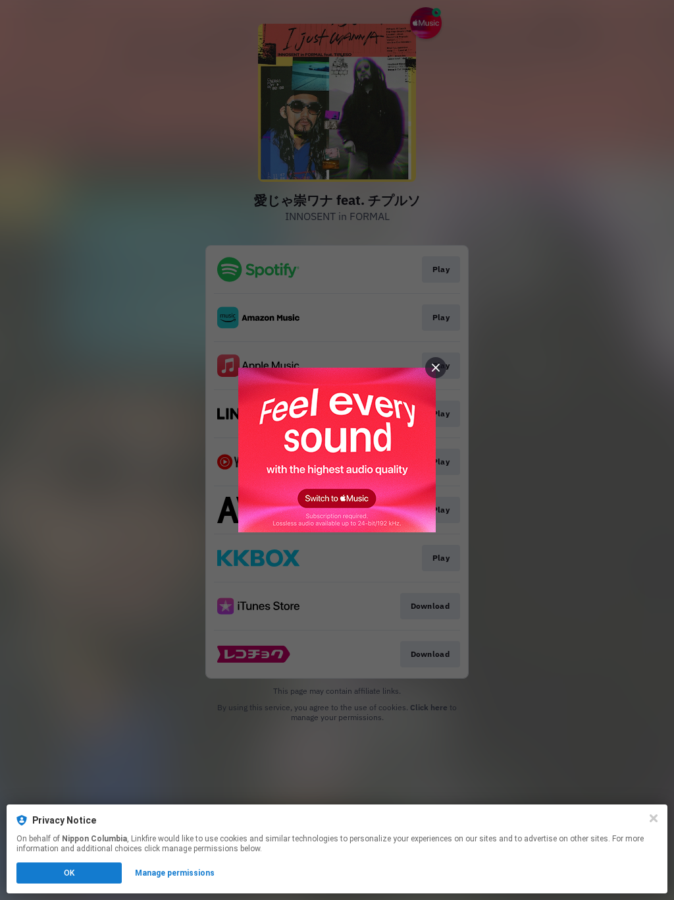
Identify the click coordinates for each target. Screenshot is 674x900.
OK (69, 873)
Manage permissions (175, 873)
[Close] (653, 818)
